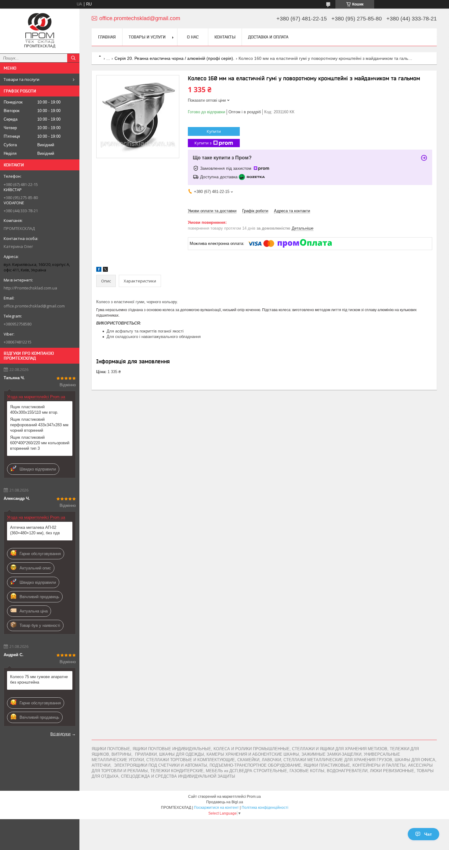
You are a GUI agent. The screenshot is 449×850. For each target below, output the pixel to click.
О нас (193, 37)
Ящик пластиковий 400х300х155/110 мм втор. (34, 410)
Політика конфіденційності (265, 807)
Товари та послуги (21, 79)
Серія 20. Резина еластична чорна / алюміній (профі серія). (174, 58)
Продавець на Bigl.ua (224, 802)
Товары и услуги (147, 37)
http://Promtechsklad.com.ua (30, 288)
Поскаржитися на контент (216, 807)
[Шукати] (73, 58)
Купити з (203, 143)
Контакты (224, 37)
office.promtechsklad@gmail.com (34, 306)
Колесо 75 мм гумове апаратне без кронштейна (39, 679)
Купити (214, 131)
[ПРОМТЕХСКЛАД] (40, 28)
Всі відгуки (60, 733)
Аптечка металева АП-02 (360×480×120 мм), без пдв (35, 530)
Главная (107, 37)
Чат (428, 834)
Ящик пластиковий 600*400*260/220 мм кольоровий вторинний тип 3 (39, 443)
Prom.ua (254, 796)
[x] (105, 270)
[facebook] (98, 270)
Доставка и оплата (268, 37)
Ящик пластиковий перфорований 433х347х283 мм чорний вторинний (39, 425)
